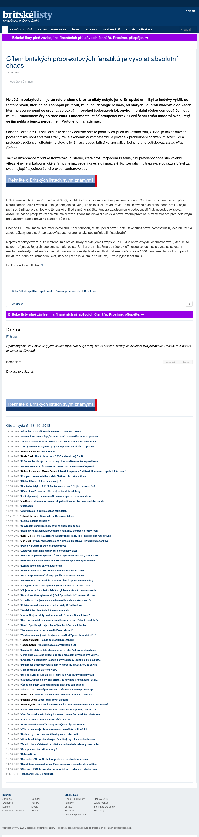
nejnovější (171, 362)
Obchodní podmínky (75, 814)
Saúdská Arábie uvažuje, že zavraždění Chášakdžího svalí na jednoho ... (60, 436)
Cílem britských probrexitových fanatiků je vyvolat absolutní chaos (58, 739)
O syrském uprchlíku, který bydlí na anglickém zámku (50, 526)
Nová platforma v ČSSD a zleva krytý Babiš (59, 456)
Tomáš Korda (28, 645)
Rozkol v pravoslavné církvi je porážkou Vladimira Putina (52, 575)
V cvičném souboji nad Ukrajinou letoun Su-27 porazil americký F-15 (58, 635)
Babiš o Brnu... (29, 754)
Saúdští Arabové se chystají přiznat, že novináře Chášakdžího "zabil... (59, 679)
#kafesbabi (27, 506)
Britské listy (29, 16)
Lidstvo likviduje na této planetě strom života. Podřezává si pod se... (58, 650)
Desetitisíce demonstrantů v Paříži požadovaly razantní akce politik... (59, 764)
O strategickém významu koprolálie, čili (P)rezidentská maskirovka (74, 535)
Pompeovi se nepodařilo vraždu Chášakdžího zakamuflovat (53, 476)
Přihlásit (189, 11)
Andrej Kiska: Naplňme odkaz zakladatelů (44, 511)
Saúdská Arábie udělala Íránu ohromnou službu (47, 610)
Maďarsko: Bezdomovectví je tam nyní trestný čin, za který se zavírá (59, 664)
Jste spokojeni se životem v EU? (39, 669)
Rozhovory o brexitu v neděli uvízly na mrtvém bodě (49, 734)
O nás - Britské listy (75, 798)
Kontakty (69, 802)
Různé (34, 810)
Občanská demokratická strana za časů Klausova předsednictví (72, 704)
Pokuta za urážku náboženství (57, 640)
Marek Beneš (49, 471)
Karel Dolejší (28, 535)
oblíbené (186, 362)
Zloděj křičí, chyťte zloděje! (53, 699)
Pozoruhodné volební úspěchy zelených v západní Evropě (53, 724)
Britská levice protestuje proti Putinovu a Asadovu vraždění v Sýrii (57, 674)
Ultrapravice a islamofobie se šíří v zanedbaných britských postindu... (59, 560)
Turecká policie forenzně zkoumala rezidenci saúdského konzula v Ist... (60, 441)
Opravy (68, 806)
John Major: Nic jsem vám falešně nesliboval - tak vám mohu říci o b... (59, 600)
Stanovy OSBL (101, 798)
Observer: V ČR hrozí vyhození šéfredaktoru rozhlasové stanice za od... (60, 769)
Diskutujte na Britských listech (57, 516)
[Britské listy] (51, 181)
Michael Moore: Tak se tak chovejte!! (41, 481)
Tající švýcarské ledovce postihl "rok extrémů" (47, 630)
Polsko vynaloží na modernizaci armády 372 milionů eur (52, 605)
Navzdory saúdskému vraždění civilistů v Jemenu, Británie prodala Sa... (60, 620)
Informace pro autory (104, 806)
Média (34, 806)
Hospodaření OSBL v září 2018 (37, 774)
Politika (35, 802)
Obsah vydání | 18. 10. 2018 (28, 425)
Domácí (35, 798)
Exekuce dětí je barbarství (35, 521)
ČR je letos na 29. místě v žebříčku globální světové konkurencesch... (59, 590)
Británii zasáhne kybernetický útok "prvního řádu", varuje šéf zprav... (59, 595)
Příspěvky (145, 29)
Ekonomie (7, 802)
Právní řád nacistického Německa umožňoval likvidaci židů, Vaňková (71, 540)
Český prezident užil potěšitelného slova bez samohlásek (52, 684)
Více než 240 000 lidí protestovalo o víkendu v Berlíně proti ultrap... (57, 689)
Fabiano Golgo (29, 699)
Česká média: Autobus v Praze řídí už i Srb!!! (46, 719)
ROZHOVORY (58, 29)
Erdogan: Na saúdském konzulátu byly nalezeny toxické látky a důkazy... (61, 660)
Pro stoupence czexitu (68, 291)
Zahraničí (7, 798)
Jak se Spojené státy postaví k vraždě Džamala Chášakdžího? (55, 615)
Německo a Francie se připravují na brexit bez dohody (51, 491)
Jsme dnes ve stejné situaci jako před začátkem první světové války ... (60, 654)
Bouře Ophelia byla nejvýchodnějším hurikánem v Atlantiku (53, 625)
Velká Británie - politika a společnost (32, 291)
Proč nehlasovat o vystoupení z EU (57, 645)
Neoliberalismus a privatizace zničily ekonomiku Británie (52, 570)
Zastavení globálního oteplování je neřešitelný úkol (49, 550)
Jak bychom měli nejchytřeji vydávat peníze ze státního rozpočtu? (57, 446)
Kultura (6, 806)
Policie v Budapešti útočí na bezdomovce (43, 545)
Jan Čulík (26, 540)
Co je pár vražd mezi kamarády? (39, 749)
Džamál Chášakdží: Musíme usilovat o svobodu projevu (51, 431)
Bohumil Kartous (30, 451)
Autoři (130, 29)
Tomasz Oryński (30, 640)
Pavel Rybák (28, 704)
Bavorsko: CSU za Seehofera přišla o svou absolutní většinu (54, 759)
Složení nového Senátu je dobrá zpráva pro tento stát (64, 694)
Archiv (42, 29)
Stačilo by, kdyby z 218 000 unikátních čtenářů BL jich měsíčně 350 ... (59, 486)
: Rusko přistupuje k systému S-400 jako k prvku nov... (56, 585)
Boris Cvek (27, 456)
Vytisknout (17, 303)
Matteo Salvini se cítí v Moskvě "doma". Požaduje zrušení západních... (59, 466)
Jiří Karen (26, 501)
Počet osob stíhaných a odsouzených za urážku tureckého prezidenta (59, 461)
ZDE (43, 265)
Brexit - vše (90, 291)
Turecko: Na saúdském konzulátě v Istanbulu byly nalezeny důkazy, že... (60, 744)
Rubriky (92, 29)
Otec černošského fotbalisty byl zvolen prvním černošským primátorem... (61, 714)
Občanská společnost (13, 810)
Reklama (69, 810)
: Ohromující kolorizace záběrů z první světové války (57, 580)
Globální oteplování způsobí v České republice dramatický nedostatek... (60, 555)
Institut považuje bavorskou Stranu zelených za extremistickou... (56, 496)
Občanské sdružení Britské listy (40, 827)
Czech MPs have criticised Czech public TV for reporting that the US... (59, 709)
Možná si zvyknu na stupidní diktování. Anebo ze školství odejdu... (70, 501)
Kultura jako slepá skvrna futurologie (41, 565)
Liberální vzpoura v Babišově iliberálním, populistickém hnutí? (92, 471)
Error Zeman (48, 451)
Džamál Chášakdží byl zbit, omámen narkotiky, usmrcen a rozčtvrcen (59, 530)
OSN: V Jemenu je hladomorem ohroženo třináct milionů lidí (54, 729)
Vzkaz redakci (101, 802)
